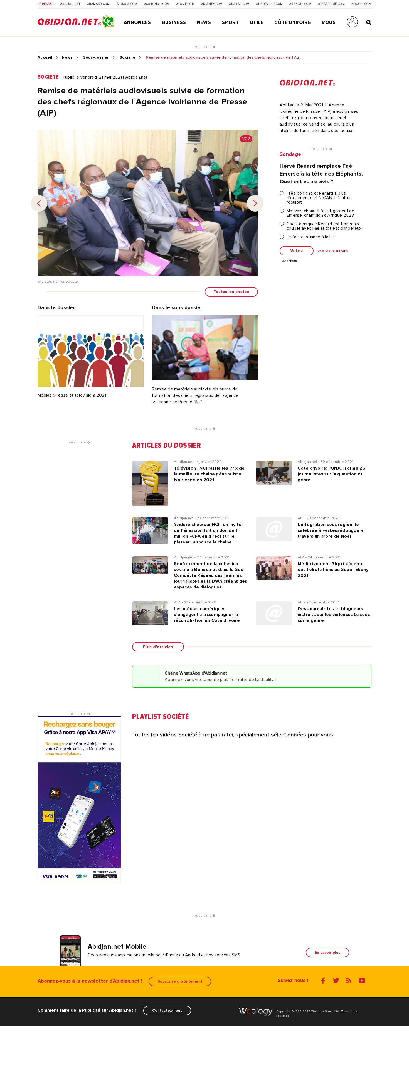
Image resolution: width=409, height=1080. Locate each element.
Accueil (45, 57)
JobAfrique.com (331, 4)
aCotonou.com (157, 4)
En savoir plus (327, 952)
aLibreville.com (269, 4)
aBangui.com (300, 4)
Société (127, 57)
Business (174, 22)
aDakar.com (239, 4)
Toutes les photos (231, 291)
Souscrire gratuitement (179, 981)
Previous (39, 203)
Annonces (137, 22)
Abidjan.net (70, 4)
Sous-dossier (96, 57)
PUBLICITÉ (203, 47)
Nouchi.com (361, 4)
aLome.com (185, 4)
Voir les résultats (332, 251)
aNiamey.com (212, 4)
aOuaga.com (127, 4)
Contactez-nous (167, 1010)
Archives (289, 261)
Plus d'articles (158, 647)
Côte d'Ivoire (292, 22)
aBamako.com (98, 4)
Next (255, 203)
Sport (230, 22)
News (204, 22)
